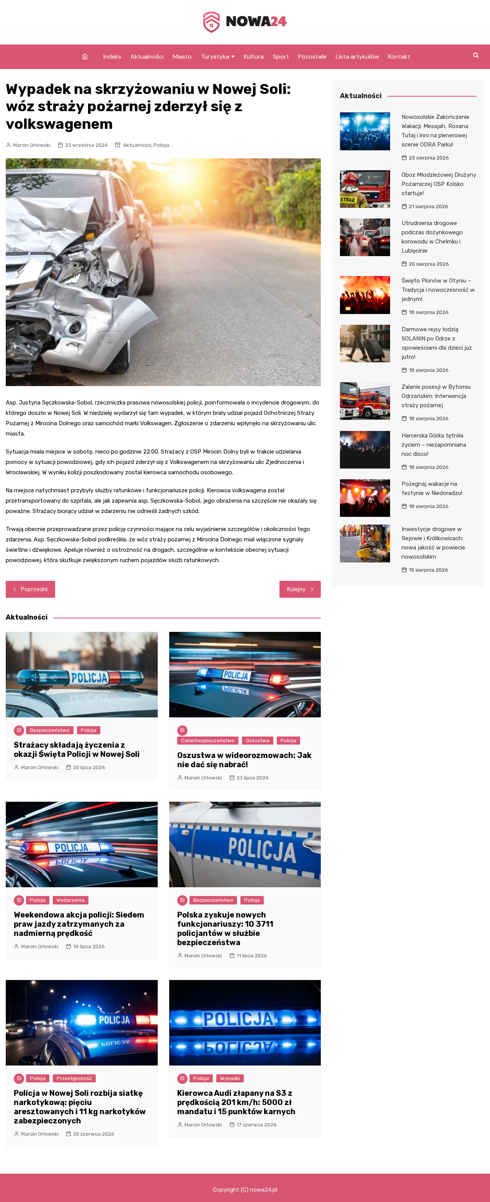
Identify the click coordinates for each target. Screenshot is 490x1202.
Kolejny (296, 589)
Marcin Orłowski (32, 145)
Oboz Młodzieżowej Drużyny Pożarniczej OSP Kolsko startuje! (439, 184)
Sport (281, 57)
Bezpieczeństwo (50, 730)
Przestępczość (74, 1078)
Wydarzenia (71, 900)
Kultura (254, 57)
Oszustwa (258, 740)
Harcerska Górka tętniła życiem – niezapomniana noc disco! (434, 444)
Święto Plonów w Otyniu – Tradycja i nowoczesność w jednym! (438, 290)
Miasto (182, 57)
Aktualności (147, 57)
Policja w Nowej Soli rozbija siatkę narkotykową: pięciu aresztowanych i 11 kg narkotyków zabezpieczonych (80, 1107)
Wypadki (230, 1078)
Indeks (112, 57)
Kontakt (399, 57)
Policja (161, 145)
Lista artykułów (357, 57)
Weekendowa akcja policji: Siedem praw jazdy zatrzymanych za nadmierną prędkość (79, 924)
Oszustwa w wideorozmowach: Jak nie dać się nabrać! (244, 760)
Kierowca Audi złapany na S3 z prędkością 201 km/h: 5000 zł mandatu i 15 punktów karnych (236, 1102)
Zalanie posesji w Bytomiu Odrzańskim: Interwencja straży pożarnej (436, 396)
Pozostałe (312, 57)
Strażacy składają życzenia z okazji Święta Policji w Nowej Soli (77, 749)
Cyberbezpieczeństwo (208, 740)
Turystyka (215, 57)
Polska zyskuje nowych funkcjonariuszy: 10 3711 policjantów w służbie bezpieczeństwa (225, 928)
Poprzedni (34, 589)
